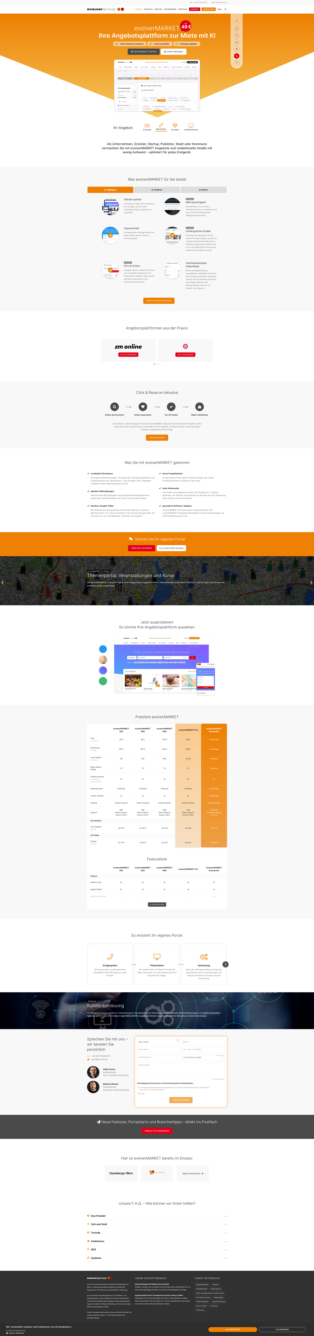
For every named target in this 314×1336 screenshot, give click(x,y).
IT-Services (200, 1310)
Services (158, 9)
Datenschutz (147, 1090)
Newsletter (208, 9)
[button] (42, 1333)
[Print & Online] (110, 270)
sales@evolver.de (221, 2)
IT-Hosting (213, 1306)
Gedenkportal (218, 1297)
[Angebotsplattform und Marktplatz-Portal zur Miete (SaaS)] (236, 21)
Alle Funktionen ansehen (171, 548)
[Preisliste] (236, 49)
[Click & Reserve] (236, 35)
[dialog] (157, 1329)
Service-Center (201, 1306)
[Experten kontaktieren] (236, 56)
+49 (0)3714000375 (200, 2)
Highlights (111, 190)
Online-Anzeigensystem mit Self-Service (210, 1293)
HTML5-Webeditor (202, 1301)
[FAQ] (236, 62)
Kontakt (194, 9)
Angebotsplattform (202, 1284)
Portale (138, 9)
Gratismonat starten (145, 51)
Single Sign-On (216, 1289)
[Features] (236, 29)
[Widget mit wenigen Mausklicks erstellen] (172, 235)
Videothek (182, 9)
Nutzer (204, 190)
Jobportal (215, 1284)
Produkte (148, 9)
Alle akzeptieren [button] (232, 1329)
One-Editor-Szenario (203, 1297)
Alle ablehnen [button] (282, 1329)
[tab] (157, 1217)
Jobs (219, 9)
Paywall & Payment (218, 1301)
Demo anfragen (175, 51)
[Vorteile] (236, 42)
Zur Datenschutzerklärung (15, 1330)
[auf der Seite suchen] (225, 9)
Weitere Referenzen (192, 1173)
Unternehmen (170, 9)
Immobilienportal (201, 1289)
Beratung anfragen (141, 548)
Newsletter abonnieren (157, 1131)
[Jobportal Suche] (110, 235)
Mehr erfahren (157, 437)
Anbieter (158, 190)
